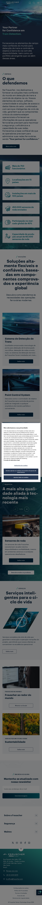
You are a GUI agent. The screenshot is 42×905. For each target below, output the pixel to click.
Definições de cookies (21, 465)
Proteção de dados (9, 460)
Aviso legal (17, 460)
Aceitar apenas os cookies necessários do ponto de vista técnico (21, 471)
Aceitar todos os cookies (21, 477)
